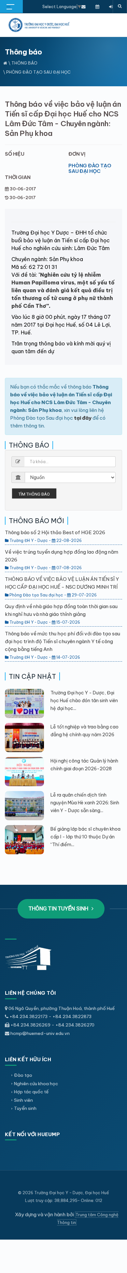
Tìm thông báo (34, 494)
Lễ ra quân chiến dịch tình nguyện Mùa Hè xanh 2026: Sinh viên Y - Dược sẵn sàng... (84, 802)
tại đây (83, 418)
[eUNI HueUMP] (111, 6)
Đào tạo (23, 1075)
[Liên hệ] (84, 6)
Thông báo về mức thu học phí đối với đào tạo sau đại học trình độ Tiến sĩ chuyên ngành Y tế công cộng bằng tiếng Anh (62, 641)
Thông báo (24, 63)
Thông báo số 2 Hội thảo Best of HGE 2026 (55, 532)
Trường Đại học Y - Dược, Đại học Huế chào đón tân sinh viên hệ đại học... (84, 700)
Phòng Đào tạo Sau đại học (89, 168)
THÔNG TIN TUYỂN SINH (59, 908)
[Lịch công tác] (97, 6)
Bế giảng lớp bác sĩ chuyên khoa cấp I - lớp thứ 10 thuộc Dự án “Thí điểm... (85, 836)
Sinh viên (23, 1100)
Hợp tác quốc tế (31, 1092)
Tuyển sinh (25, 1108)
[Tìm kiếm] (120, 6)
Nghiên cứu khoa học (36, 1084)
